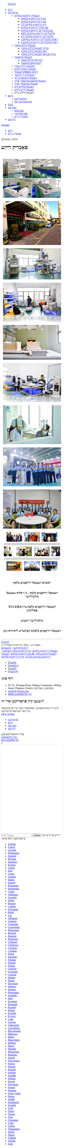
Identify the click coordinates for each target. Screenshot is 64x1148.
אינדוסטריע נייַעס (23, 101)
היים (10, 9)
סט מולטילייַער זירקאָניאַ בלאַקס (37, 30)
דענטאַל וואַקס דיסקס (25, 69)
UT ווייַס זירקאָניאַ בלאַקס (34, 24)
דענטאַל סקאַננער (23, 57)
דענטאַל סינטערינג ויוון (25, 77)
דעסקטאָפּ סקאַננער (31, 63)
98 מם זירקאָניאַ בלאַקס (22, 653)
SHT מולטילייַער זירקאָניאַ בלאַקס (38, 33)
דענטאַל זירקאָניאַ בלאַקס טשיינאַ (25, 655)
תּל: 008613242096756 (20, 694)
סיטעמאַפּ (6, 648)
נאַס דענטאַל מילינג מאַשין (34, 51)
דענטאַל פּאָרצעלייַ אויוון (26, 83)
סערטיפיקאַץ (20, 113)
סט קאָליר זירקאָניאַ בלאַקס (34, 27)
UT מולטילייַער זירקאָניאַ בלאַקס (37, 36)
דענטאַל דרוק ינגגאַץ (24, 66)
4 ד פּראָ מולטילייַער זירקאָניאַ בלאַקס (39, 42)
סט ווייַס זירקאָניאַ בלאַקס (33, 21)
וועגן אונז (12, 107)
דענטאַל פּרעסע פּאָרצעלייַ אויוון (30, 80)
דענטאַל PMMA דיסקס (26, 72)
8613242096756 (9, 740)
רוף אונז (12, 119)
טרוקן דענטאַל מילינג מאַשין (35, 48)
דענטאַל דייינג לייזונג (24, 89)
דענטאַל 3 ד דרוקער (24, 75)
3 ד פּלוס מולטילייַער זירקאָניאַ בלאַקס (39, 39)
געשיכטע (19, 110)
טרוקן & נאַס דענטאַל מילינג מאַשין (38, 54)
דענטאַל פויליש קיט (24, 86)
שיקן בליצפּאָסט (9, 737)
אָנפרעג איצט (8, 714)
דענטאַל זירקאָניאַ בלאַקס (27, 15)
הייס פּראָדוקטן (20, 648)
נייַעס (10, 95)
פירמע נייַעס (20, 98)
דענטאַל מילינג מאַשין (25, 45)
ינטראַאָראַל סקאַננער (32, 60)
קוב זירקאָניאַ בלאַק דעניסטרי (16, 651)
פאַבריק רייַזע (21, 116)
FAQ (10, 104)
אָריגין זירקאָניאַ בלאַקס (12, 656)
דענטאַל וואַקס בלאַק (46, 653)
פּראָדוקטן (13, 12)
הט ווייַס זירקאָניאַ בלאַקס (33, 18)
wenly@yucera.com (18, 691)
